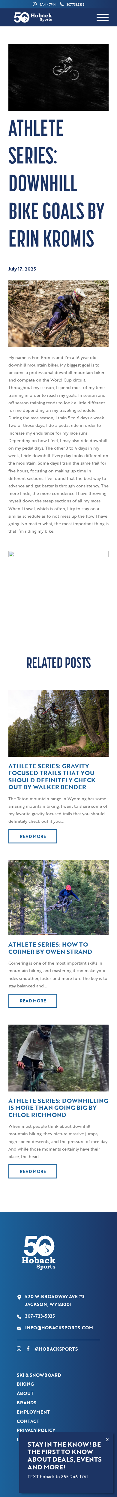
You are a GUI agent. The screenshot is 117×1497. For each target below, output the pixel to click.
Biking (25, 1384)
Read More (33, 836)
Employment (33, 1412)
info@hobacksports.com (59, 1327)
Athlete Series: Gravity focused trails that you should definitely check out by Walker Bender (51, 777)
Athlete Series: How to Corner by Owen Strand (50, 948)
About (25, 1393)
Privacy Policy (36, 1430)
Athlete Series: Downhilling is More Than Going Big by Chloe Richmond (58, 1107)
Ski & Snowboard (39, 1375)
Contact (28, 1421)
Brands (26, 1402)
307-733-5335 (40, 1316)
